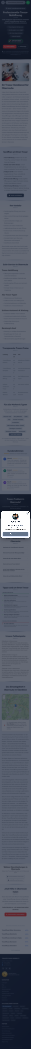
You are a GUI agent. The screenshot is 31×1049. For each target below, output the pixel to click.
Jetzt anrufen (16, 534)
